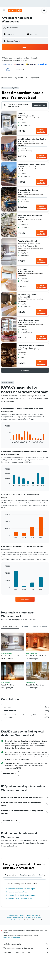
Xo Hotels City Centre (27, 295)
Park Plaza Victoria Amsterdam (31, 345)
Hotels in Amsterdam (14, 920)
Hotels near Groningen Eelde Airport (19, 898)
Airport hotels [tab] (10, 875)
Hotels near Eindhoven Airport (17, 892)
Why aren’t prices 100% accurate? (17, 952)
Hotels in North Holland (33, 918)
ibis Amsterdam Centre (28, 190)
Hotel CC (22, 113)
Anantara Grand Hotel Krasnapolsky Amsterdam (29, 242)
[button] (4, 10)
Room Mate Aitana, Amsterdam (31, 164)
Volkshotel (22, 269)
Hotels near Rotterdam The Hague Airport (21, 895)
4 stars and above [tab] (10, 626)
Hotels (22, 915)
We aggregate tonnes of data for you (18, 948)
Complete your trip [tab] (27, 875)
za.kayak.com (13, 915)
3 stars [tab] (25, 626)
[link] (25, 599)
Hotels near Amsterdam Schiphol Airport (20, 889)
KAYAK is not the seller (12, 944)
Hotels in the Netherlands (15, 918)
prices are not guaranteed (11, 937)
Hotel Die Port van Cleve (28, 320)
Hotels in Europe (32, 915)
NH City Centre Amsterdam (30, 215)
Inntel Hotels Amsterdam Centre (32, 139)
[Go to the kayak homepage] (15, 10)
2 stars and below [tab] (40, 626)
